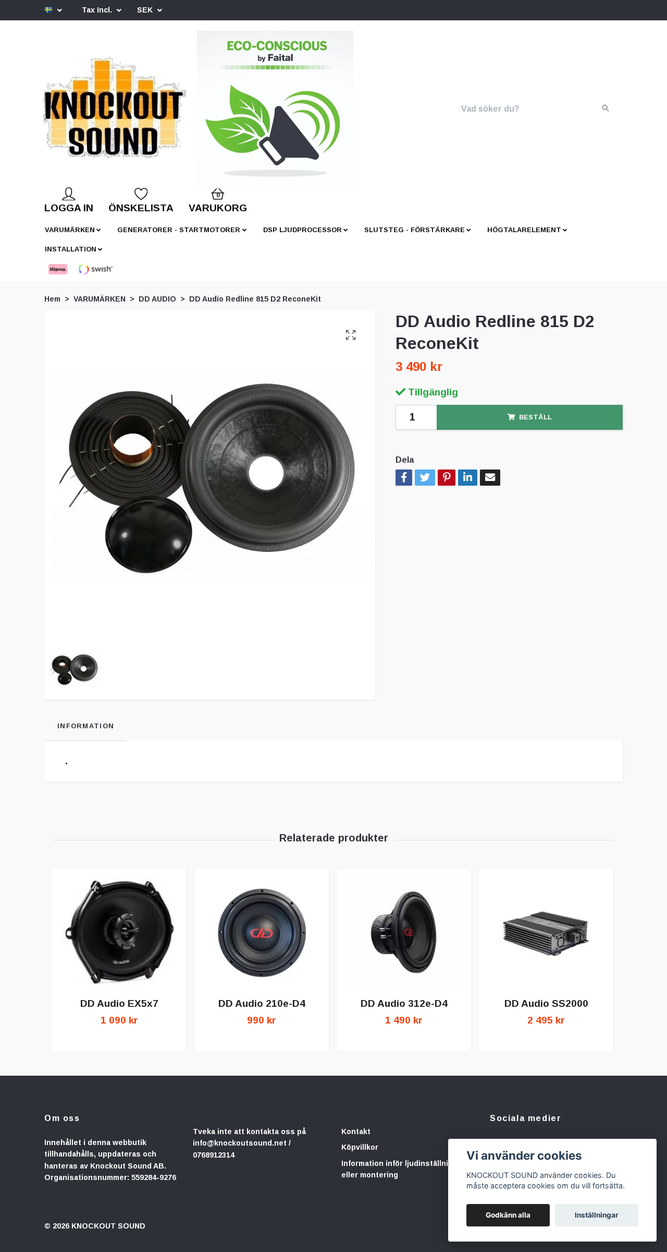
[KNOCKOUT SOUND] (149, 113)
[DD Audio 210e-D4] (261, 940)
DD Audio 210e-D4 (261, 1011)
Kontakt (355, 1140)
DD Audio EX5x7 (119, 1011)
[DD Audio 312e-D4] (404, 940)
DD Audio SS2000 (546, 1011)
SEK (146, 10)
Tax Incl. (98, 10)
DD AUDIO (157, 307)
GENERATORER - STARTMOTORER (178, 238)
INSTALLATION (70, 257)
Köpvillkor (359, 1155)
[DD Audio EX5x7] (119, 940)
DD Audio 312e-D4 (404, 1011)
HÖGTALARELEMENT (524, 238)
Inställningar (597, 1215)
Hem (52, 307)
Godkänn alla (508, 1215)
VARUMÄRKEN (70, 238)
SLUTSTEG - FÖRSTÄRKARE (414, 238)
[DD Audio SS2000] (546, 940)
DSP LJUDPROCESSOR (302, 238)
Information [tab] (85, 734)
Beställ (535, 425)
